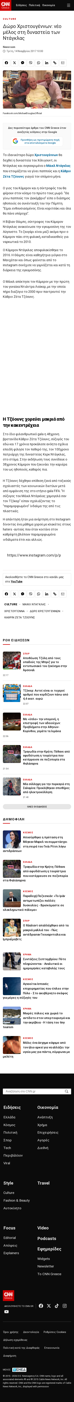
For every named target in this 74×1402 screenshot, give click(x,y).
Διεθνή (42, 1148)
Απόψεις (10, 1245)
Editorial (9, 1238)
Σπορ (7, 1140)
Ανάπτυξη (45, 1117)
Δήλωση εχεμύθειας (15, 1340)
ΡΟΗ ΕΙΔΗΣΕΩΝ (16, 640)
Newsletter (45, 1266)
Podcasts (46, 1238)
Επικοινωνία (51, 1347)
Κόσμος (9, 1125)
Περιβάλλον (13, 1155)
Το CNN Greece (49, 1274)
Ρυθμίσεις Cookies (55, 1332)
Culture (8, 1193)
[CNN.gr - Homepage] (5, 5)
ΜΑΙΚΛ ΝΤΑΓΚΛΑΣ (34, 604)
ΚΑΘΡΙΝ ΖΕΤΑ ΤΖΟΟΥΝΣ (19, 617)
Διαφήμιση (9, 1355)
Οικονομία (48, 5)
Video (43, 1227)
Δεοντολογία (31, 1332)
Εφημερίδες (49, 1248)
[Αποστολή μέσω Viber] (30, 62)
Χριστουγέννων (46, 155)
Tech (7, 1148)
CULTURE (9, 19)
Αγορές (43, 1140)
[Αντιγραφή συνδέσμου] (54, 62)
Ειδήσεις (21, 5)
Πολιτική (34, 5)
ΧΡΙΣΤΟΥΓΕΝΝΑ (14, 611)
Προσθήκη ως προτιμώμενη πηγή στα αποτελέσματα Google (40, 141)
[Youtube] (6, 1311)
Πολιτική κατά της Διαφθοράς (21, 1347)
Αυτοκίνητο (12, 1208)
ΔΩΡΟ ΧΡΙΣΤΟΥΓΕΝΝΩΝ (45, 611)
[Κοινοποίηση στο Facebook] (6, 62)
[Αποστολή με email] (62, 62)
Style (8, 1183)
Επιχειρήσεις (48, 1132)
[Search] (66, 1091)
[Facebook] (41, 1306)
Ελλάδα (9, 1117)
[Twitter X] (49, 1306)
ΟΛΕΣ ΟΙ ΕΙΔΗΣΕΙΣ (37, 806)
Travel (43, 1183)
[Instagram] (65, 1306)
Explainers (11, 1253)
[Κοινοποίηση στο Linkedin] (46, 62)
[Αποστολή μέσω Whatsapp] (38, 62)
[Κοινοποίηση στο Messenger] (22, 62)
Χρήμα (42, 1125)
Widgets (43, 1259)
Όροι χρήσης (10, 1332)
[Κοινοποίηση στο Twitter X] (14, 62)
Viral (6, 1163)
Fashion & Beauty (16, 1200)
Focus (9, 1227)
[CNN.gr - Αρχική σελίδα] (8, 1295)
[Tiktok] (57, 1306)
